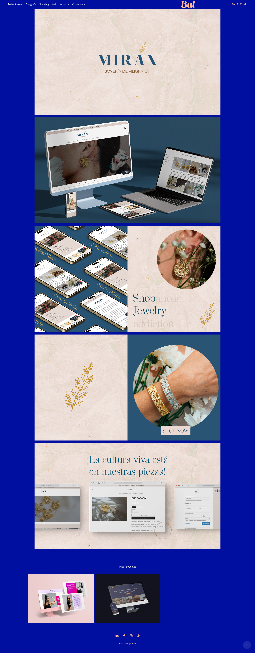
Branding (44, 4)
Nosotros (64, 4)
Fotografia (31, 4)
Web (54, 4)
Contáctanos (78, 4)
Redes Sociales (15, 4)
